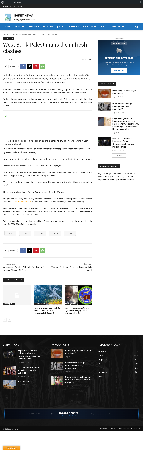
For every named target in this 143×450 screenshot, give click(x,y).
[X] (29, 66)
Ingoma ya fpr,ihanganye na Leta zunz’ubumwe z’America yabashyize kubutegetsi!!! (47, 310)
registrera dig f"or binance (109, 173)
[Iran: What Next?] (9, 384)
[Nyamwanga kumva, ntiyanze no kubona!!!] (104, 93)
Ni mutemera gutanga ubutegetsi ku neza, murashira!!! (122, 106)
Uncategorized (16, 34)
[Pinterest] (36, 66)
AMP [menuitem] (19, 2)
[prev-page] (5, 320)
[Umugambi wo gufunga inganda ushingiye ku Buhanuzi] (9, 370)
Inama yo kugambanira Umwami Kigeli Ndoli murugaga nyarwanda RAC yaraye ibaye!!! (78, 310)
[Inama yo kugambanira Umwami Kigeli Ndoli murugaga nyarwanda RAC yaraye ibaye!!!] (78, 295)
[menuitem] (2, 2)
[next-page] (9, 320)
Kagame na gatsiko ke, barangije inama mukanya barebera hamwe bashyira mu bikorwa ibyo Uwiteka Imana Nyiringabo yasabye (125, 123)
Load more (118, 155)
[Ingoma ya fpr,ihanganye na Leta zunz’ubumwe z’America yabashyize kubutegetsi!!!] (48, 295)
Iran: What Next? (25, 381)
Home (5, 34)
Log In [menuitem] (8, 2)
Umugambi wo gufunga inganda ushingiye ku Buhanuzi (28, 370)
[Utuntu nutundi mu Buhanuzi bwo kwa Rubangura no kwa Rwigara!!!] (57, 380)
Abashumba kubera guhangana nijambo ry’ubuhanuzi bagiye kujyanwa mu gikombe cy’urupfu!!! (116, 176)
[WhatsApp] (42, 66)
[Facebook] (23, 66)
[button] (136, 26)
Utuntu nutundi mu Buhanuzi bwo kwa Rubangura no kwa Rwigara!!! (78, 380)
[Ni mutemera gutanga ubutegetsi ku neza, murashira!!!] (104, 106)
